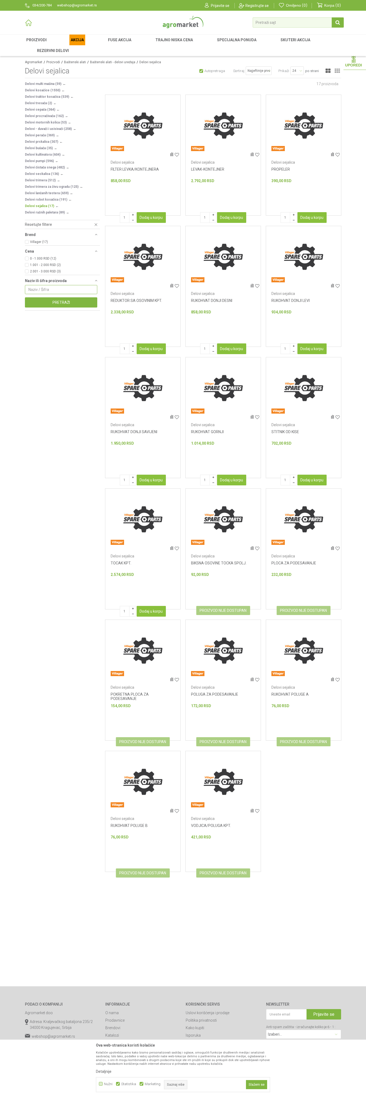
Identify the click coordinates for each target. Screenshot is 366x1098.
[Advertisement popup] (183, 548)
